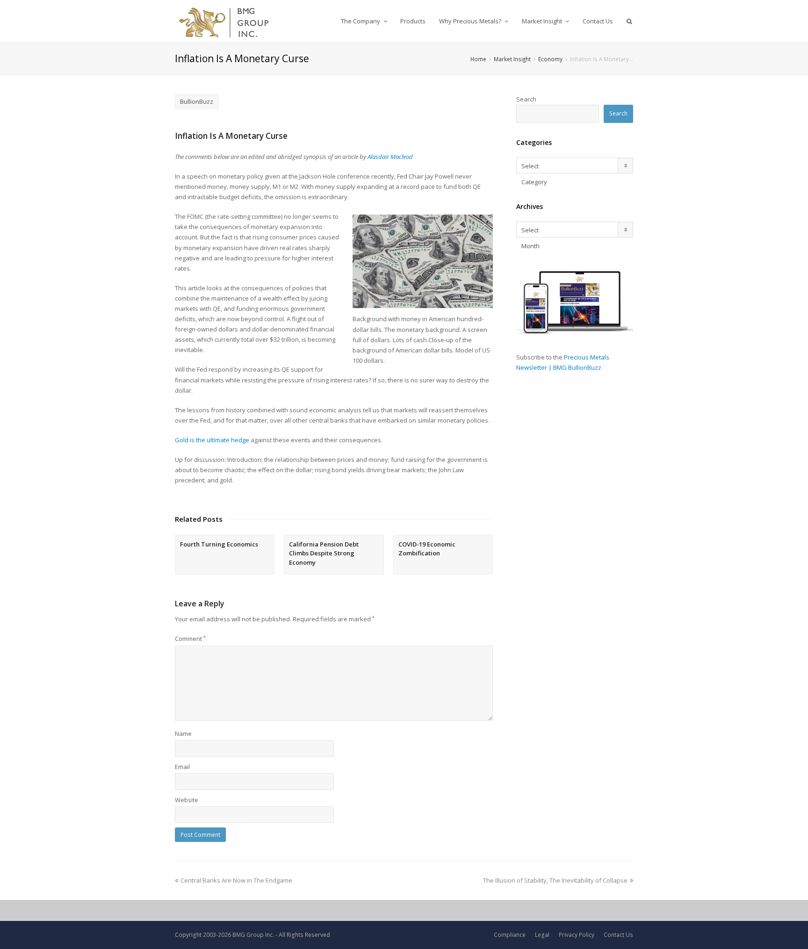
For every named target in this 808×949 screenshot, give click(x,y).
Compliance (510, 935)
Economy (550, 59)
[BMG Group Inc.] (224, 21)
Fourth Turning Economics (219, 544)
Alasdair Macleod (390, 156)
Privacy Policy (576, 935)
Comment (190, 638)
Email (182, 766)
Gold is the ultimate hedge (212, 440)
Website (186, 800)
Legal (542, 935)
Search (526, 99)
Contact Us (618, 935)
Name (183, 733)
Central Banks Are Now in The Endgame (236, 880)
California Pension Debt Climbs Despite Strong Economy (324, 553)
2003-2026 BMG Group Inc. (238, 935)
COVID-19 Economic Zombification (426, 549)
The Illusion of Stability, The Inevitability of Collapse (555, 880)
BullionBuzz (196, 101)
